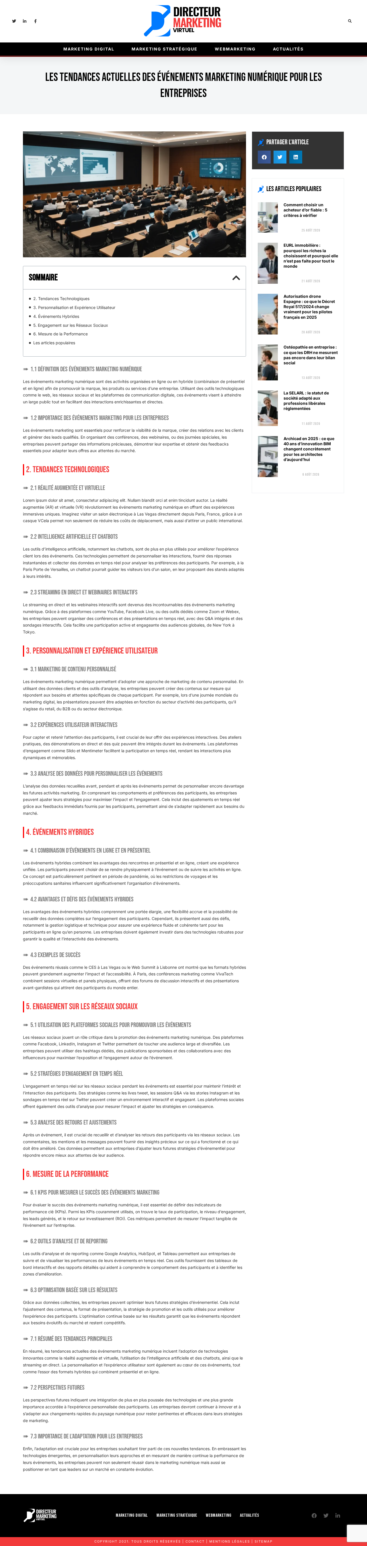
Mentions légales (229, 1541)
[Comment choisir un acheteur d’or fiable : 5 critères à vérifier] (268, 217)
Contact (195, 1541)
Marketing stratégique (165, 48)
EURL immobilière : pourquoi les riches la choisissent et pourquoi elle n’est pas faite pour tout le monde (311, 256)
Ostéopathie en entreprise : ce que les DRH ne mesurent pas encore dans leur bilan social (311, 355)
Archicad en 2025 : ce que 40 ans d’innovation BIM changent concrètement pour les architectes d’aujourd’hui (309, 449)
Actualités (288, 48)
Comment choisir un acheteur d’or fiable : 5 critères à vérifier (305, 209)
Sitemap (264, 1541)
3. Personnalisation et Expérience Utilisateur (74, 307)
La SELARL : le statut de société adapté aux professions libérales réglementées (306, 400)
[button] (349, 21)
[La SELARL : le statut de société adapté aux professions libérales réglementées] (268, 408)
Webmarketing (235, 48)
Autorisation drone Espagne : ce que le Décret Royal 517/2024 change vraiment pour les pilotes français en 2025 (309, 307)
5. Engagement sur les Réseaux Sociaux (70, 325)
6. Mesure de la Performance (60, 333)
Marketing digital (88, 48)
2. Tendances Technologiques (61, 298)
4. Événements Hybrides (56, 316)
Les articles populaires (54, 342)
